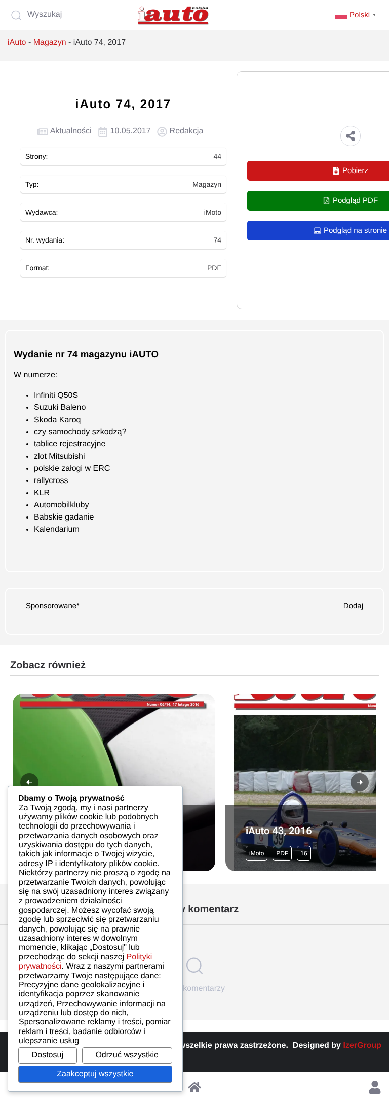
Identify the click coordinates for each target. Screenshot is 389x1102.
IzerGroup (362, 1045)
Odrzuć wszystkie (126, 1055)
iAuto (17, 42)
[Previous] (29, 782)
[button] (350, 136)
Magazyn (49, 42)
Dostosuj (47, 1055)
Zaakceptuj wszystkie (95, 1074)
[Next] (360, 782)
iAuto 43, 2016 (279, 830)
